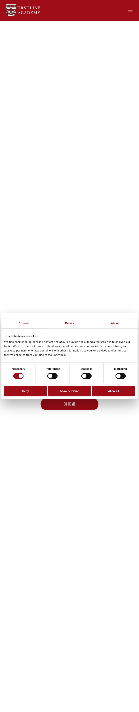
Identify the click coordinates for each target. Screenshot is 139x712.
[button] (129, 10)
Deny (25, 391)
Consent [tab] (24, 323)
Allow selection (69, 391)
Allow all (113, 391)
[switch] (52, 376)
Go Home (69, 404)
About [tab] (115, 323)
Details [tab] (69, 323)
